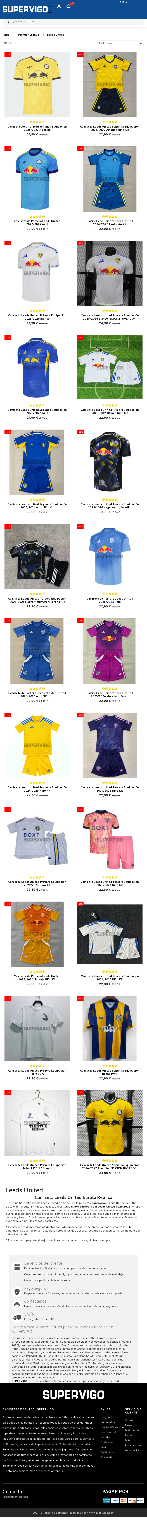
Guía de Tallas (134, 1450)
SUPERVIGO (19, 1381)
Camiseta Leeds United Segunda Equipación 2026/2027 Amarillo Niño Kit (109, 128)
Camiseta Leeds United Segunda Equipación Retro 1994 (109, 1072)
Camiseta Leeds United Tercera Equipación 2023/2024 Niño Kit (110, 883)
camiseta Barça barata (66, 1438)
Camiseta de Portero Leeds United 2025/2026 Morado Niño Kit (109, 694)
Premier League (28, 34)
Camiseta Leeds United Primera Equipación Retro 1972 (37, 1072)
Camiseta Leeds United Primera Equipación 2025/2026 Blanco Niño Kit (110, 411)
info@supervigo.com (16, 1496)
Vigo (6, 34)
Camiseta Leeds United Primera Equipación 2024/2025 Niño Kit (110, 977)
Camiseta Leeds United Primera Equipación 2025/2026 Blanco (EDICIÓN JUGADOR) (110, 317)
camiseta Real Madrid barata (32, 1438)
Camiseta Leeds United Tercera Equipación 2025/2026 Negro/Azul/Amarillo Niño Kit (37, 600)
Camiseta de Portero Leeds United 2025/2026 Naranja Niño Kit (37, 977)
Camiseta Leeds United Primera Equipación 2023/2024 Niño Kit (37, 883)
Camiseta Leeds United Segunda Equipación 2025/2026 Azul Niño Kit (37, 505)
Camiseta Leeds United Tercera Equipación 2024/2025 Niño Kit (110, 789)
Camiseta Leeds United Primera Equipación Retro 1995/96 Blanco (37, 1166)
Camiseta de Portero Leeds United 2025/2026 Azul (109, 600)
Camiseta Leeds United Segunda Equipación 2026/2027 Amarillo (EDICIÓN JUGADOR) (109, 1166)
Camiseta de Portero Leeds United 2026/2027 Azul (37, 222)
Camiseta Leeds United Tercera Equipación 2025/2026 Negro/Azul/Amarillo (110, 505)
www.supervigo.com (101, 1512)
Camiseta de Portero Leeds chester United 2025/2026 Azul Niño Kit (37, 694)
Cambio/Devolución (113, 1427)
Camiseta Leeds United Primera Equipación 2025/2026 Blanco (37, 317)
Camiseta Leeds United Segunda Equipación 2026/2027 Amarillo (37, 128)
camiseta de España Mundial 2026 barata (45, 1444)
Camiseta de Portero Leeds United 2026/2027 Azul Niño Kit (109, 222)
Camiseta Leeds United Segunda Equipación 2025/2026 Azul (37, 411)
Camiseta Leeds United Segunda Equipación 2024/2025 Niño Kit (37, 789)
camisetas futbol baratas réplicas (38, 1370)
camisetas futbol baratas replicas (36, 1449)
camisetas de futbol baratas (73, 1427)
